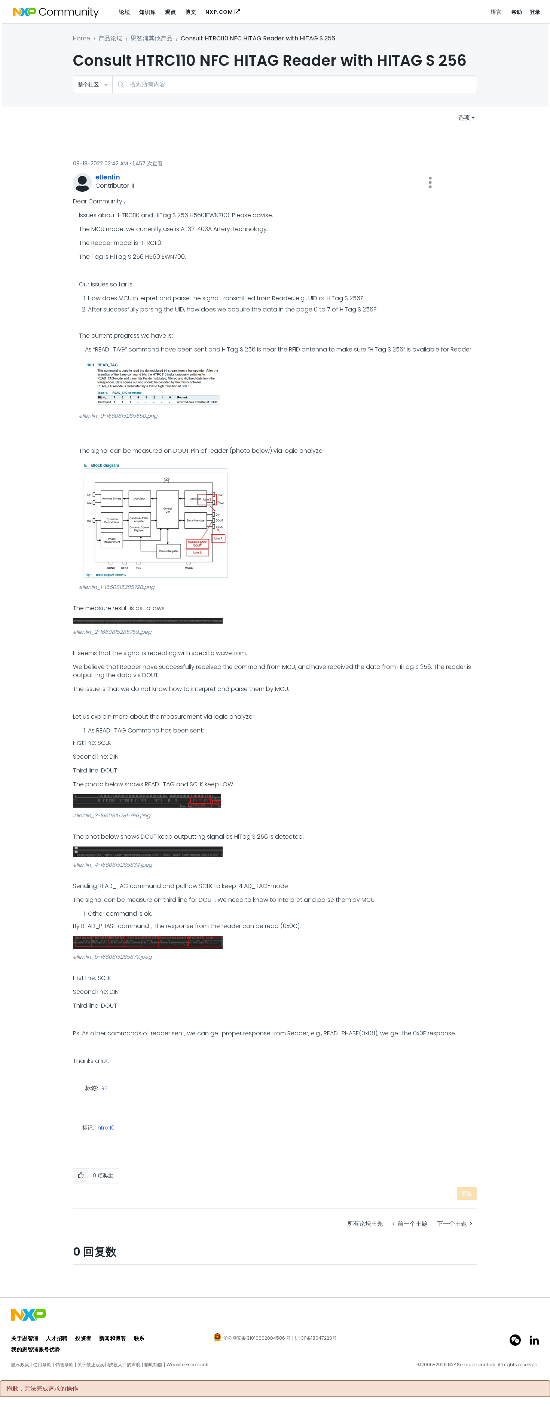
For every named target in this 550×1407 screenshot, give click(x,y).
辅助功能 (153, 1365)
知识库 (147, 12)
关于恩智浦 (25, 1338)
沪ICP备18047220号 (316, 1338)
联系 (139, 1338)
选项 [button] (464, 117)
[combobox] (294, 84)
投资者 (83, 1338)
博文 (190, 12)
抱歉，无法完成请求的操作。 (45, 1389)
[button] (430, 182)
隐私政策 (20, 1365)
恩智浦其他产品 (151, 38)
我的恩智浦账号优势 (35, 1349)
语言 (496, 12)
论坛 (124, 12)
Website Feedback (187, 1365)
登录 (535, 12)
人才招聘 (57, 1338)
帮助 (516, 12)
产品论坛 (110, 38)
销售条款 (64, 1365)
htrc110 (106, 1127)
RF (104, 1088)
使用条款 (42, 1365)
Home (81, 38)
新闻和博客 (112, 1338)
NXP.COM (219, 12)
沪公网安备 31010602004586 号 (257, 1338)
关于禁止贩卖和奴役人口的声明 (108, 1365)
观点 (170, 12)
